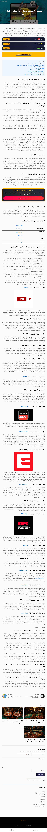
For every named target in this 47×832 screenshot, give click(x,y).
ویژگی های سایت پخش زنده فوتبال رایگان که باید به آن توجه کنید (30, 65)
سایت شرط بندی (41, 802)
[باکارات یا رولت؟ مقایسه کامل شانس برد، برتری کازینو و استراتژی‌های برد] (34, 713)
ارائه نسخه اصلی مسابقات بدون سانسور (36, 71)
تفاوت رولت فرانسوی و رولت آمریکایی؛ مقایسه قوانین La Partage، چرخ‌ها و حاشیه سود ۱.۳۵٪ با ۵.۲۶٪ (13, 722)
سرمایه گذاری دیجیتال (40, 806)
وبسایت (42, 770)
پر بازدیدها (42, 799)
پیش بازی (43, 801)
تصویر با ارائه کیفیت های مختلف (37, 66)
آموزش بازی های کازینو (40, 793)
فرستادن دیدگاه (40, 774)
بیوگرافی (43, 798)
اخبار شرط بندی (41, 794)
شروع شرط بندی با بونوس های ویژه (23, 54)
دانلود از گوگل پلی (19, 225)
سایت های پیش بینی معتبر (39, 804)
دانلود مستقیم (20, 239)
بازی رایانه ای (42, 796)
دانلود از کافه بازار (19, 235)
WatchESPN (24, 406)
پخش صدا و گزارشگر (40, 68)
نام (43, 754)
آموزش (43, 791)
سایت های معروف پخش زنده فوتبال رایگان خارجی (34, 74)
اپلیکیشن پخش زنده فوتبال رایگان (37, 73)
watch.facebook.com (39, 578)
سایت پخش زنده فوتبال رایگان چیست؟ (36, 63)
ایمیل (27, 754)
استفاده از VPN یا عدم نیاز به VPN (37, 70)
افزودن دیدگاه (41, 758)
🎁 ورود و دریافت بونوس (23, 198)
